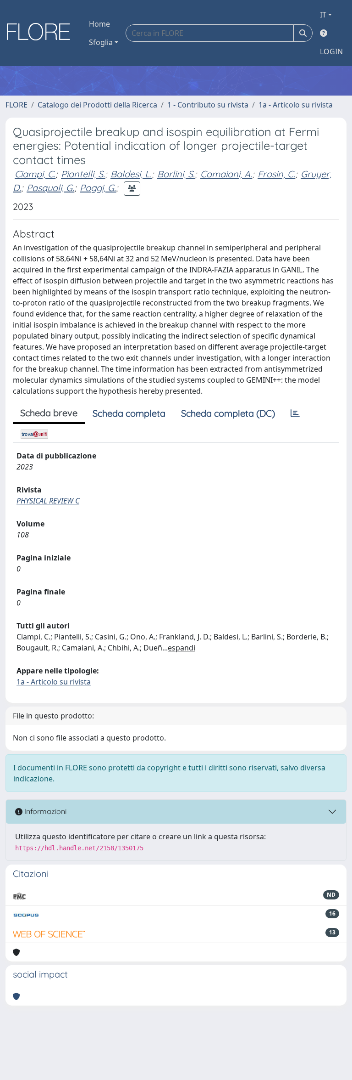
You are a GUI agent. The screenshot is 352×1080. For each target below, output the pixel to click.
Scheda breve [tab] (48, 412)
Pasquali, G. (50, 187)
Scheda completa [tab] (129, 413)
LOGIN (331, 51)
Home (99, 24)
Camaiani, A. (226, 174)
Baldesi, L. (131, 174)
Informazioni (44, 811)
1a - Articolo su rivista (295, 105)
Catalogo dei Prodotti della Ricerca (97, 105)
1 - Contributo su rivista (207, 105)
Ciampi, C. (35, 174)
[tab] (295, 413)
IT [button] (323, 15)
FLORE (17, 105)
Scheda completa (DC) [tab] (228, 413)
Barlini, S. (176, 174)
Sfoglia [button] (101, 42)
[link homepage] (42, 33)
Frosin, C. (276, 174)
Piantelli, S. (83, 174)
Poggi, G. (98, 187)
